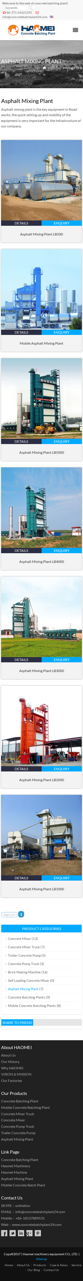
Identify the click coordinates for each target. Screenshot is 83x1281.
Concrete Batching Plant (19, 1101)
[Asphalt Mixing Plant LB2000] (41, 765)
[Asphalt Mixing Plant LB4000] (41, 546)
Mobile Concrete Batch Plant (23, 1185)
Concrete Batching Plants (26, 997)
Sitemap (41, 1259)
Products (39, 1265)
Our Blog (33, 1270)
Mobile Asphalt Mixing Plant (41, 343)
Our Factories (11, 1080)
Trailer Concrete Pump (24, 955)
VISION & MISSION (16, 1074)
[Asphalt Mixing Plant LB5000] (41, 437)
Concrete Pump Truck (23, 964)
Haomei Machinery (15, 1166)
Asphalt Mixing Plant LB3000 (41, 671)
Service (76, 1265)
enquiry (61, 223)
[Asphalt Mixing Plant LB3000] (41, 656)
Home (9, 1265)
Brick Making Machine (24, 972)
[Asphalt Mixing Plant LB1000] (41, 874)
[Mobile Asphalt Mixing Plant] (41, 328)
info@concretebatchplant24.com (25, 17)
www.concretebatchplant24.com (37, 1224)
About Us (8, 1055)
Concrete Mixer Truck (24, 947)
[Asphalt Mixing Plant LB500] (41, 219)
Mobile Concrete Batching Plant (25, 1107)
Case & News (59, 1265)
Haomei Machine (14, 1172)
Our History (10, 1061)
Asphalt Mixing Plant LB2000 (41, 780)
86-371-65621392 (19, 12)
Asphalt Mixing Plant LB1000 (41, 889)
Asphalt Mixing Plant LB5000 (41, 452)
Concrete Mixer (19, 939)
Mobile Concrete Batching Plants (32, 1006)
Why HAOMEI (12, 1068)
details (21, 223)
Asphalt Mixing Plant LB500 (41, 234)
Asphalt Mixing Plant (23, 989)
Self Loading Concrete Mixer (28, 980)
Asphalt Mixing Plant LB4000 (41, 561)
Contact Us (51, 1270)
